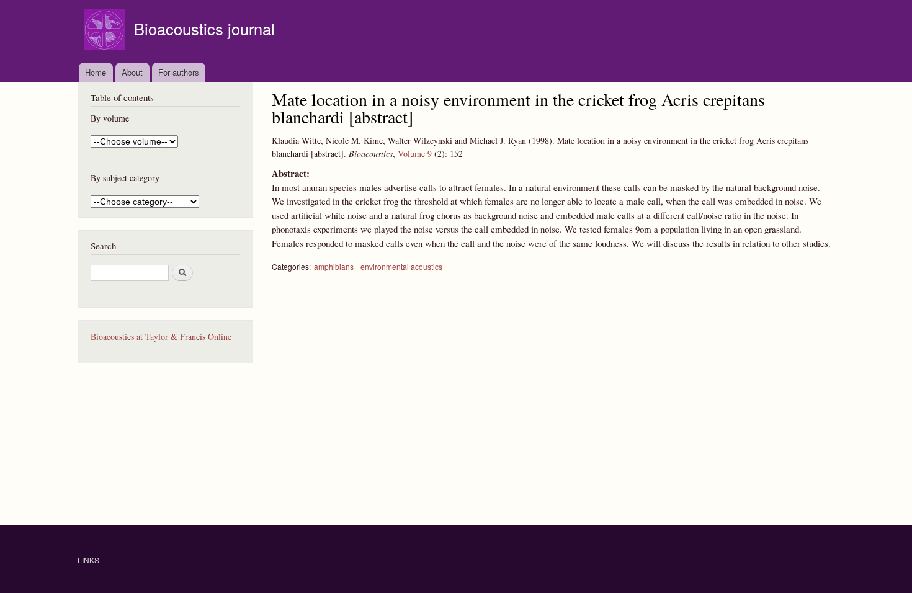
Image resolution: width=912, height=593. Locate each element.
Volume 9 (415, 153)
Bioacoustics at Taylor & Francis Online (161, 336)
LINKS (88, 560)
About (132, 72)
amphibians (334, 266)
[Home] (106, 31)
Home (95, 72)
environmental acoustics (401, 266)
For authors (178, 72)
